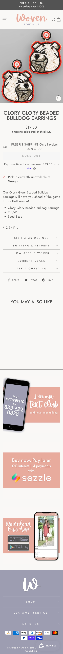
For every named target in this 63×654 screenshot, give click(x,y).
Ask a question (31, 268)
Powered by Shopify (17, 647)
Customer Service (31, 613)
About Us (30, 624)
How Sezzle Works (31, 253)
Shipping (17, 132)
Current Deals (31, 261)
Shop (30, 602)
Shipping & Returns (31, 245)
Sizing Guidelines (31, 238)
